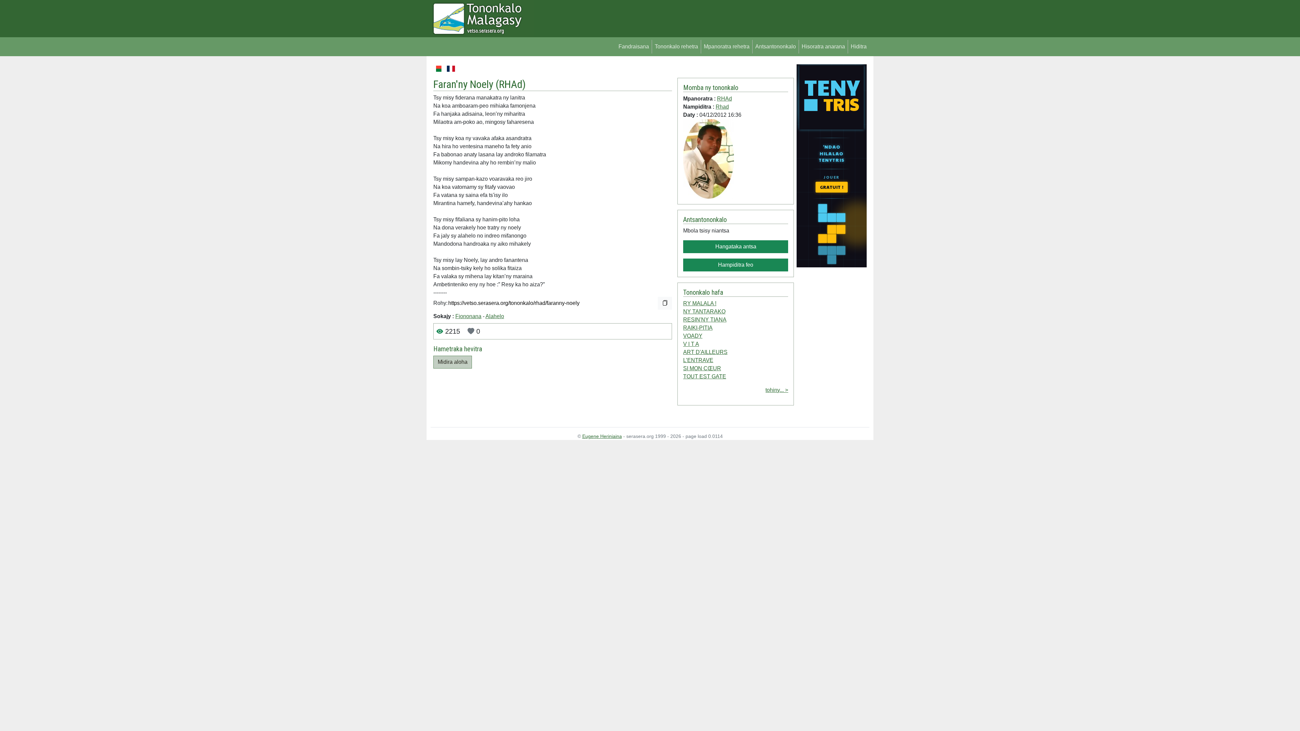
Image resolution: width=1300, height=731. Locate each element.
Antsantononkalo (775, 46)
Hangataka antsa (735, 246)
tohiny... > (776, 390)
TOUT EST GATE (704, 376)
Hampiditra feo (735, 265)
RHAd (510, 84)
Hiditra (859, 46)
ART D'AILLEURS (705, 352)
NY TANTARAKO (704, 311)
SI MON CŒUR (702, 368)
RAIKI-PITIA (698, 328)
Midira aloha (453, 362)
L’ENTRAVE (698, 360)
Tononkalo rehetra (676, 46)
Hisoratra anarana (823, 46)
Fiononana (468, 316)
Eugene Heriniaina (602, 436)
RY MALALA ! (699, 303)
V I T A (691, 344)
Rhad (722, 107)
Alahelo (494, 316)
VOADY (692, 336)
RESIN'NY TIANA (705, 320)
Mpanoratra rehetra (727, 46)
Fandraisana (634, 46)
